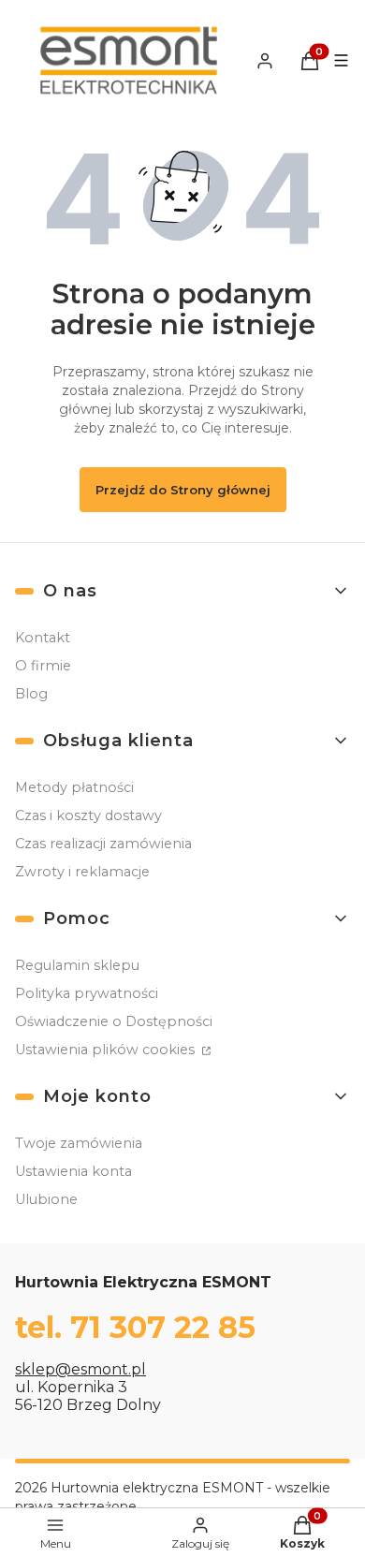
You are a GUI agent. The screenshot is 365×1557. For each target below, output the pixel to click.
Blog (31, 693)
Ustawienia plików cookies (106, 1049)
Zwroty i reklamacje (82, 871)
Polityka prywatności (86, 993)
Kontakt (42, 637)
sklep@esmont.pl (80, 1369)
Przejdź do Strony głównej (182, 489)
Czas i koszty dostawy (88, 815)
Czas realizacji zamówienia (103, 843)
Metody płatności (74, 787)
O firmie (43, 665)
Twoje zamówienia (78, 1143)
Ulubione (46, 1199)
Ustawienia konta (73, 1171)
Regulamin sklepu (77, 965)
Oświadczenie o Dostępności (113, 1021)
